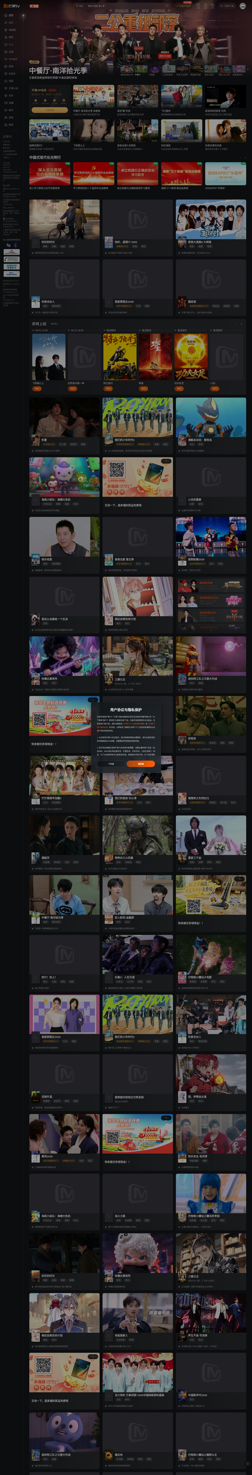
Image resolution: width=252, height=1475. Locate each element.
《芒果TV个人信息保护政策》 (134, 724)
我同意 (141, 764)
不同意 (111, 764)
